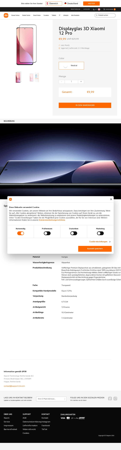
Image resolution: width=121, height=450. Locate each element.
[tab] (9, 121)
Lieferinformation (30, 426)
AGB (24, 418)
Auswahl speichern (95, 249)
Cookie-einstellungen (98, 242)
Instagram (46, 422)
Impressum (8, 426)
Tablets (54, 15)
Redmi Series (26, 15)
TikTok (44, 429)
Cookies (26, 433)
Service (7, 422)
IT (59, 15)
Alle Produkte (75, 15)
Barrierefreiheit (10, 429)
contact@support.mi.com (14, 386)
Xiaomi (6, 418)
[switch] (47, 233)
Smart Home (37, 15)
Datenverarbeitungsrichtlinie (52, 220)
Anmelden (86, 9)
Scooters (46, 15)
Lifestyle (65, 15)
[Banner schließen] (111, 199)
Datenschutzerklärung (32, 422)
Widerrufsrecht (29, 429)
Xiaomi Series (15, 15)
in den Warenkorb (85, 105)
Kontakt (45, 418)
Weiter (91, 3)
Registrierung (75, 9)
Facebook (46, 426)
